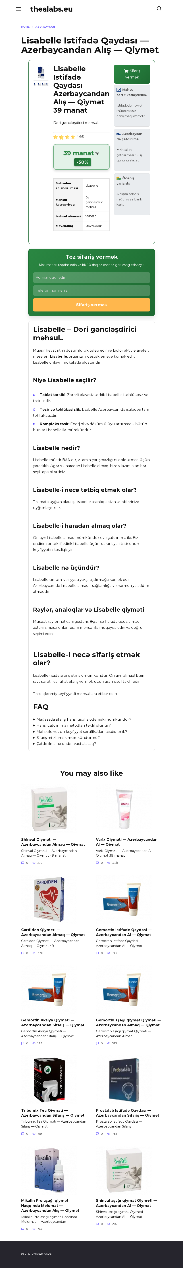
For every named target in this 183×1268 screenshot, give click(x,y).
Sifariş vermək (132, 74)
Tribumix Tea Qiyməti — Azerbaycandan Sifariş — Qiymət (52, 1112)
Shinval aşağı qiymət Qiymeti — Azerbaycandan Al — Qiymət (126, 1203)
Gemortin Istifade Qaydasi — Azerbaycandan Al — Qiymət (124, 932)
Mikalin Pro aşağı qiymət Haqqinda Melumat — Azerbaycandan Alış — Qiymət (50, 1205)
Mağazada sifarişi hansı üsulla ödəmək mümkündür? (84, 719)
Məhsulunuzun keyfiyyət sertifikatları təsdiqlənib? (82, 732)
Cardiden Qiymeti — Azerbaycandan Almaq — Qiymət (53, 932)
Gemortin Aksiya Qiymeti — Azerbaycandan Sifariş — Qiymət (52, 1022)
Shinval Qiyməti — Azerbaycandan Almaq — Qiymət (53, 841)
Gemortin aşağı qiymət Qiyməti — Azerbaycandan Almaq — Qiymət (128, 1022)
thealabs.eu (51, 9)
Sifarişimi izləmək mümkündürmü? (68, 738)
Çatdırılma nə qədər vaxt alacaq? (66, 744)
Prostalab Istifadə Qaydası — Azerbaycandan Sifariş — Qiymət (127, 1112)
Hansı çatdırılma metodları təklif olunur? (74, 725)
